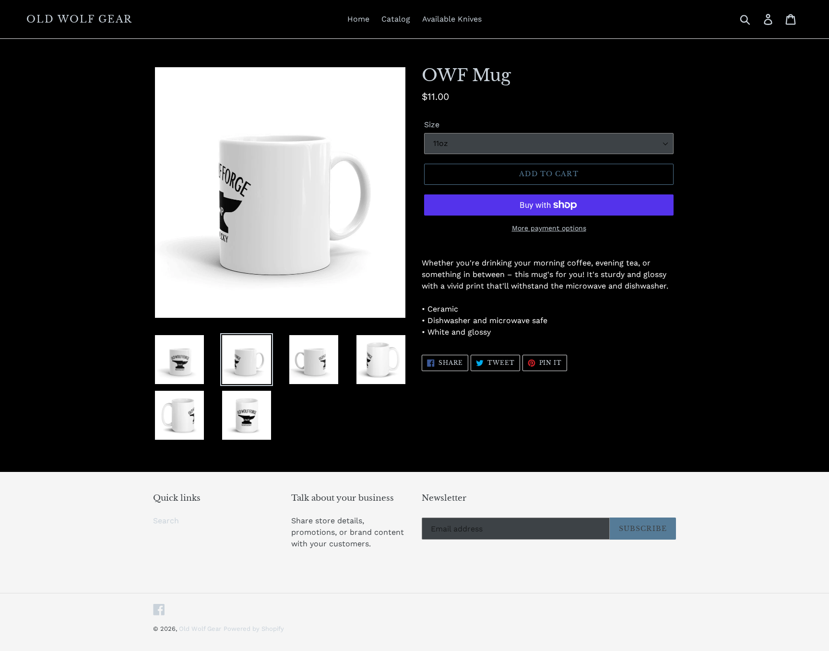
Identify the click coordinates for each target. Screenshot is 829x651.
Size (431, 124)
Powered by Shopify (254, 628)
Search (166, 520)
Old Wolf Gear (79, 19)
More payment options (549, 228)
